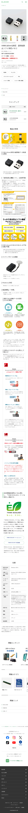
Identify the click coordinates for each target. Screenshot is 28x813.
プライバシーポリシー (14, 804)
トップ (3, 726)
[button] (14, 775)
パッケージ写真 (7, 80)
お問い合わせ (18, 807)
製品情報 (6, 726)
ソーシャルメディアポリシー (9, 807)
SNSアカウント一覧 (8, 802)
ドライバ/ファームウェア (8, 76)
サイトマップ (15, 802)
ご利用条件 (21, 802)
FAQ (19, 76)
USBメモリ (4, 5)
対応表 (5, 72)
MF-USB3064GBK (14, 118)
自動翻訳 (22, 807)
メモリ (10, 726)
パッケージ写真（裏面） (19, 80)
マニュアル (13, 72)
